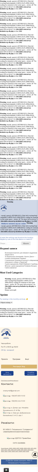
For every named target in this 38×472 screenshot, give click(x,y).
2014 (5, 450)
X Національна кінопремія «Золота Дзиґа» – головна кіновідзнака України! (20, 257)
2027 (16, 451)
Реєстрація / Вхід (19, 366)
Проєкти (4, 359)
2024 (6, 451)
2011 (32, 448)
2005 (10, 448)
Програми (16, 359)
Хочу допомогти (7, 373)
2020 (25, 450)
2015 (9, 450)
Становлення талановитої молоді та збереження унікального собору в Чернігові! (21, 261)
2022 (31, 450)
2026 (13, 451)
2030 (27, 451)
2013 (2, 450)
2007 (17, 448)
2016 (12, 450)
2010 (28, 448)
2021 (28, 450)
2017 (15, 450)
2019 (22, 450)
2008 (21, 448)
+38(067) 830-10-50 (18, 396)
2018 (18, 450)
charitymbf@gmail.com (11, 391)
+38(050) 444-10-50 (18, 401)
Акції (27, 359)
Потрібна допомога (30, 373)
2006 (14, 448)
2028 (20, 451)
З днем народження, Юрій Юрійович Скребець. (21, 264)
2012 (35, 448)
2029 (23, 451)
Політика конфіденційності (9, 380)
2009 (25, 448)
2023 (2, 451)
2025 (9, 451)
